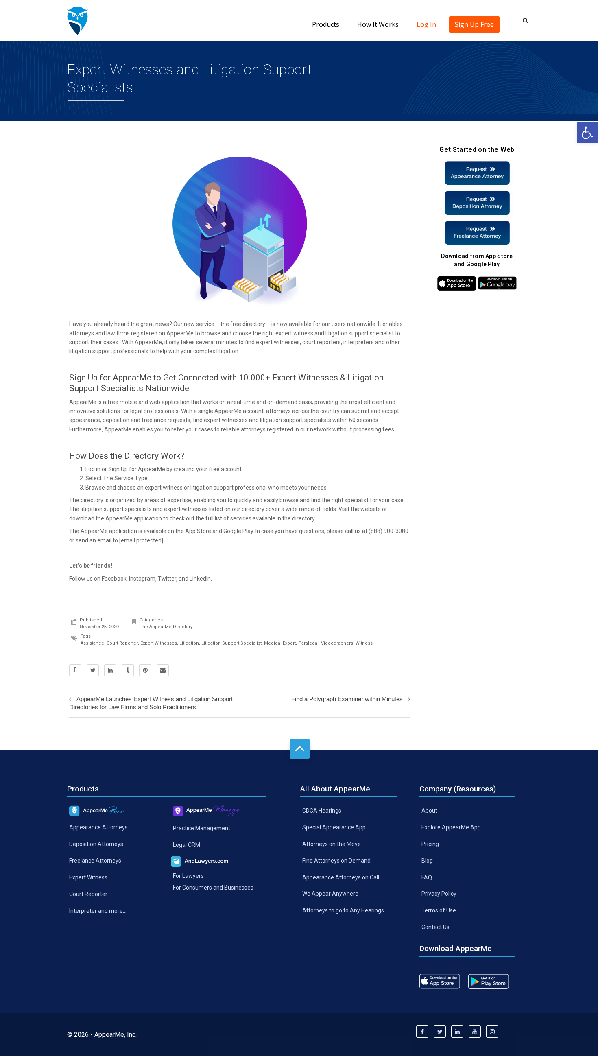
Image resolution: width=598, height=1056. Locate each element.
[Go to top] (300, 749)
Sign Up (118, 469)
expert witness (294, 333)
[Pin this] (145, 670)
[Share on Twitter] (93, 670)
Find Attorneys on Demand (336, 860)
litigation (189, 643)
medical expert (280, 643)
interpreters (358, 342)
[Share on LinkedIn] (110, 670)
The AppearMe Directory (166, 627)
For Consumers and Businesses (213, 887)
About (429, 810)
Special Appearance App (334, 827)
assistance (92, 643)
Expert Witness (88, 877)
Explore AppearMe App (451, 827)
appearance (84, 420)
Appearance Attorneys (98, 827)
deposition (116, 420)
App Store (198, 531)
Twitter (167, 578)
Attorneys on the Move (331, 843)
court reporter (122, 643)
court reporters (321, 342)
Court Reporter (88, 894)
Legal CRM (186, 845)
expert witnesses (158, 643)
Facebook (114, 578)
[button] (587, 132)
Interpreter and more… (98, 910)
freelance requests (166, 420)
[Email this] (163, 670)
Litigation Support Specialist (231, 643)
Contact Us (435, 927)
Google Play (238, 531)
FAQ (426, 877)
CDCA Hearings (321, 810)
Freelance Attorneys (95, 860)
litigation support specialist (359, 333)
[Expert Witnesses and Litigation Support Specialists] (77, 20)
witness (364, 643)
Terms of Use (438, 910)
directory (253, 324)
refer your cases (192, 429)
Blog (427, 860)
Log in (92, 469)
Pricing (430, 843)
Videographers (337, 643)
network (320, 429)
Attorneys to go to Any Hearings (343, 910)
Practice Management (201, 828)
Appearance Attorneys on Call (340, 877)
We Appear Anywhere (330, 893)
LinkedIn (200, 578)
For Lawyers (188, 875)
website (370, 509)
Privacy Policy (438, 893)
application (176, 402)
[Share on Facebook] (75, 670)
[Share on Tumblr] (128, 670)
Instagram (142, 578)
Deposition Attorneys (96, 844)
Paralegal (308, 643)
